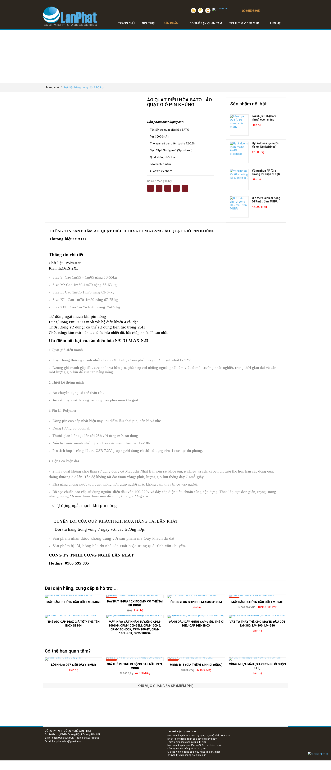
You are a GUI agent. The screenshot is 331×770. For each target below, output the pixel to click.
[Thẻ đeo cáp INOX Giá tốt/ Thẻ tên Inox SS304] (73, 616)
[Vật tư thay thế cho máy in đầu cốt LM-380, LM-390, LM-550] (257, 616)
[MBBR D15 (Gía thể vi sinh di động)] (196, 659)
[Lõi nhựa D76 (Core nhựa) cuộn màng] (239, 125)
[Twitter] (176, 188)
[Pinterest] (185, 188)
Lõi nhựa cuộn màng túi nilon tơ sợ (186, 748)
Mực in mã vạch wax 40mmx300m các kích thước (194, 745)
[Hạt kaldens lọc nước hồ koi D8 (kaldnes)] (239, 152)
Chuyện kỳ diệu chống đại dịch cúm (186, 755)
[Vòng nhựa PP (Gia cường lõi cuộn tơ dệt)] (239, 179)
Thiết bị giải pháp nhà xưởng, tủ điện (186, 742)
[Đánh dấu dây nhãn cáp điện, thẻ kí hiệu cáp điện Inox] (196, 616)
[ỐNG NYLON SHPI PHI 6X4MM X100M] (196, 596)
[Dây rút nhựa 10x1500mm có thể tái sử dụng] (134, 596)
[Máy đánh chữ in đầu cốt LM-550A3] (73, 596)
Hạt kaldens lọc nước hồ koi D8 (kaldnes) (265, 145)
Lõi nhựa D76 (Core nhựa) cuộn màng (264, 118)
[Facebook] (150, 188)
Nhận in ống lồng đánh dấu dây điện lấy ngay (192, 738)
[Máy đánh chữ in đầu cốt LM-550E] (257, 596)
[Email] (159, 188)
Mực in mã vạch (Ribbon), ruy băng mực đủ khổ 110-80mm (199, 735)
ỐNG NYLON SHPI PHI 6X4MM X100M (196, 602)
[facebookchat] (318, 754)
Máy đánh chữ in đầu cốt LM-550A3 (74, 602)
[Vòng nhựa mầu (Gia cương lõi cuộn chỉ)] (257, 659)
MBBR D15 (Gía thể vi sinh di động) (196, 665)
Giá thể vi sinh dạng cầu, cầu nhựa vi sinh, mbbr (193, 751)
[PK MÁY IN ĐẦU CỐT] (165, 719)
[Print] (167, 188)
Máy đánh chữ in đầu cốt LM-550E (257, 602)
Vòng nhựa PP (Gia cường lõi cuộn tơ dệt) (266, 172)
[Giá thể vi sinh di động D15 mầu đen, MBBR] (239, 207)
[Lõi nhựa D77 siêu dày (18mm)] (73, 659)
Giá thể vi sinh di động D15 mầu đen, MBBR (266, 199)
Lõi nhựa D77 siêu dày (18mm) (73, 665)
